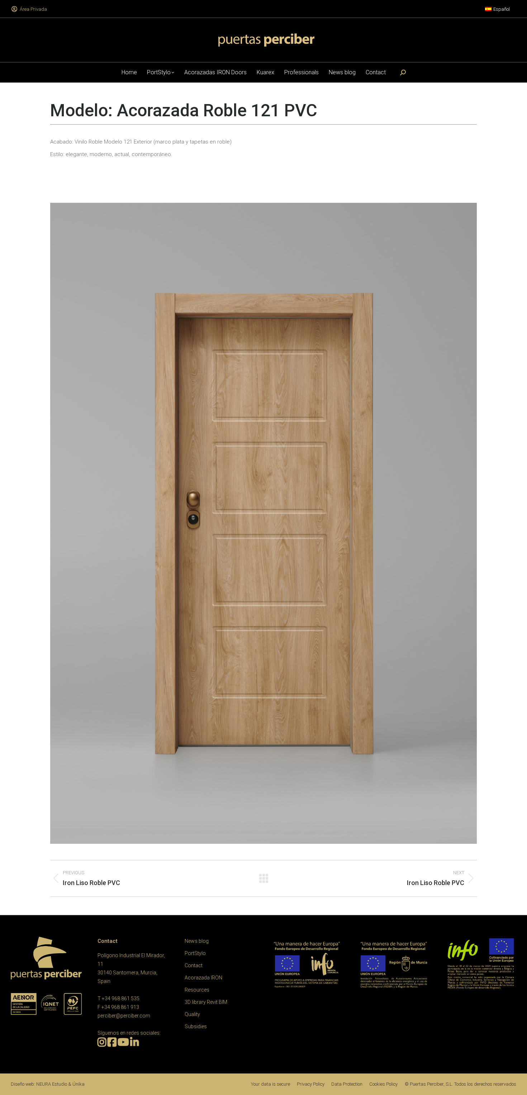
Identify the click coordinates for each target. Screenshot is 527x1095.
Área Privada (33, 9)
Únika (78, 1084)
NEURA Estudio (51, 1084)
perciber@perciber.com (124, 1016)
